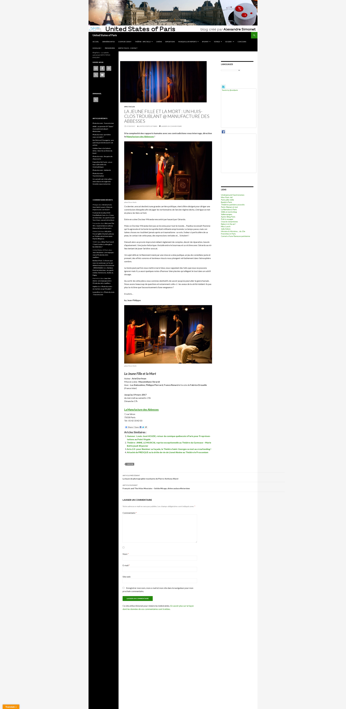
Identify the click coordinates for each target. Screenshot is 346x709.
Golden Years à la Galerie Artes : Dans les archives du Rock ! (102, 150)
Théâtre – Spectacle (143, 41)
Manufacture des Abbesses (140, 136)
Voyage (217, 41)
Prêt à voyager (227, 219)
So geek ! (228, 41)
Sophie (95, 286)
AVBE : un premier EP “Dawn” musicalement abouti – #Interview (103, 128)
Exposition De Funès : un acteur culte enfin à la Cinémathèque (103, 164)
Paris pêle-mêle (227, 200)
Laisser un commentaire (171, 126)
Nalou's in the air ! (228, 224)
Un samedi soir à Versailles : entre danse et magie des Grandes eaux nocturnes (103, 181)
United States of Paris (105, 35)
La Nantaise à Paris (229, 209)
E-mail (126, 565)
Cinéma (159, 41)
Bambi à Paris (226, 202)
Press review (110, 48)
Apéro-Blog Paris (228, 217)
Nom (126, 554)
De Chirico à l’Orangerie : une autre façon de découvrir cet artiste (103, 142)
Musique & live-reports (187, 41)
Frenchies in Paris (228, 234)
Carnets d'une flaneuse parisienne (235, 236)
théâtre (130, 464)
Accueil (96, 41)
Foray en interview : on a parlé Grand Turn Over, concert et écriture (103, 217)
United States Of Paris (148, 126)
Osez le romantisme (229, 221)
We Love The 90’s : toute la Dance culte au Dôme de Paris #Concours (103, 225)
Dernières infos (108, 41)
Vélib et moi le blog (229, 212)
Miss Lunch (225, 226)
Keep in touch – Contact (127, 48)
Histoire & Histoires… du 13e (233, 231)
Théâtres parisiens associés (233, 204)
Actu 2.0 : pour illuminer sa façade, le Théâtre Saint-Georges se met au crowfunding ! (169, 449)
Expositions (170, 41)
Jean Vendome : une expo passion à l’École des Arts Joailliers (103, 254)
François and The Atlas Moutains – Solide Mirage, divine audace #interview (156, 487)
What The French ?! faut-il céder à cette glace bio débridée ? (103, 244)
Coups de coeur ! (125, 41)
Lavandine (96, 292)
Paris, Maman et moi (229, 207)
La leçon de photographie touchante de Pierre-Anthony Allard (150, 477)
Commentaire (130, 513)
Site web (127, 576)
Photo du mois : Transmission (103, 123)
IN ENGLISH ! (97, 48)
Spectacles (129, 107)
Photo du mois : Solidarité (102, 170)
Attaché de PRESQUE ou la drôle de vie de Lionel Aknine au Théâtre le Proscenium (167, 452)
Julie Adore (225, 229)
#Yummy (205, 41)
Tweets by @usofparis (230, 90)
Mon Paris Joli (226, 197)
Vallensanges (226, 214)
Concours (242, 41)
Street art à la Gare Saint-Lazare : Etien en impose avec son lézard (102, 207)
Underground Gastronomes (232, 195)
